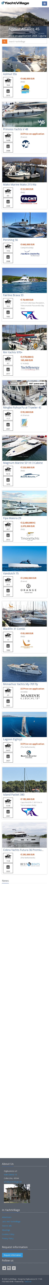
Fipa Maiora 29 (12, 518)
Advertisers (6, 1217)
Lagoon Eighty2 (12, 739)
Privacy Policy (7, 1238)
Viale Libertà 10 (10, 1174)
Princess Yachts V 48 (15, 129)
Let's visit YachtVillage (11, 1221)
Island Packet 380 (13, 794)
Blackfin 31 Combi (14, 629)
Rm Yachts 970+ (12, 352)
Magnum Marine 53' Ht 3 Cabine (23, 463)
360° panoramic (36, 383)
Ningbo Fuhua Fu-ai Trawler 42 (22, 407)
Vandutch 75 (11, 573)
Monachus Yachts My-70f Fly (20, 684)
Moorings (6, 1230)
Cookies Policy (8, 1234)
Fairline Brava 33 (13, 295)
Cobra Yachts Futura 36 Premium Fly (25, 850)
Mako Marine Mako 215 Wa (19, 184)
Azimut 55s (10, 74)
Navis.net (28, 1281)
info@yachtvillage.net (13, 1182)
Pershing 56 (10, 240)
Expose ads (7, 1225)
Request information (12, 1255)
